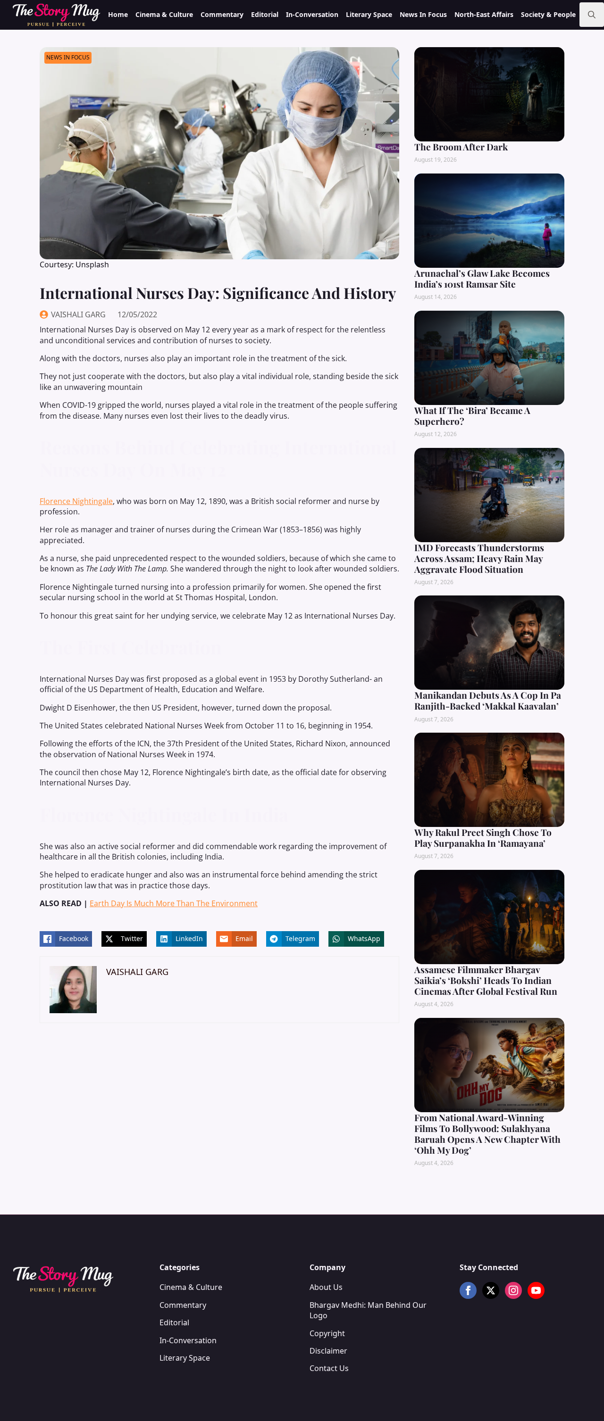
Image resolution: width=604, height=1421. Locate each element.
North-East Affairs (483, 14)
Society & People (548, 14)
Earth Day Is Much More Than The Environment (174, 903)
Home (118, 14)
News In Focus (423, 14)
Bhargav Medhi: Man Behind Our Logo (368, 1310)
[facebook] (468, 1290)
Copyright (327, 1333)
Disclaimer (328, 1351)
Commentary (222, 14)
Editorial (264, 14)
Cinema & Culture (164, 14)
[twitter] (490, 1290)
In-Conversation (312, 14)
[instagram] (513, 1290)
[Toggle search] (591, 14)
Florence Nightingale (76, 501)
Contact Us (329, 1368)
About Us (326, 1287)
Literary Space (369, 14)
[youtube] (536, 1290)
